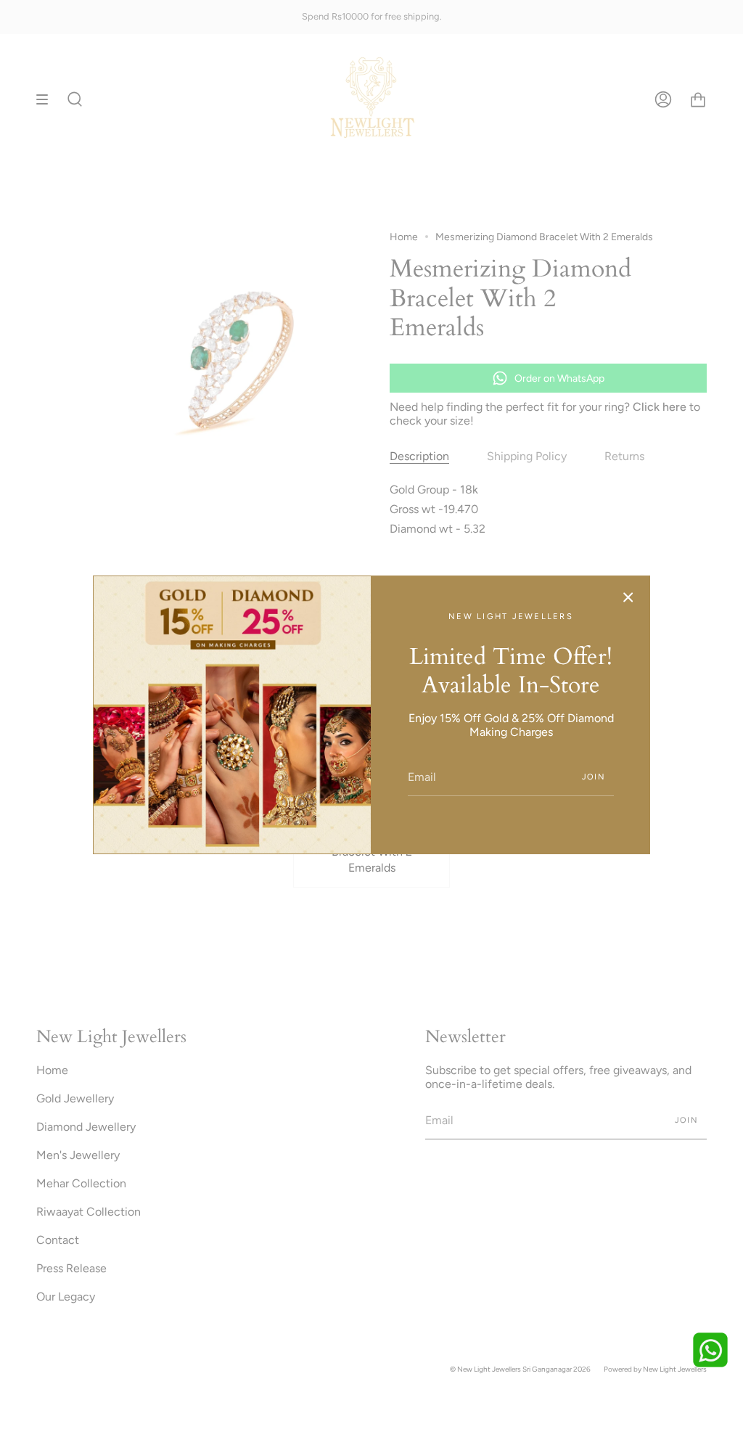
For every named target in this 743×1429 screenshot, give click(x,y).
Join (593, 777)
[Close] (628, 597)
